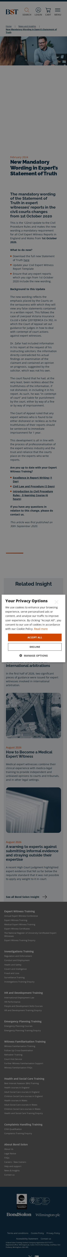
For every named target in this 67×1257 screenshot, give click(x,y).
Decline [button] (35, 646)
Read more (41, 629)
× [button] (56, 602)
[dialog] (33, 628)
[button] (33, 655)
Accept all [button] (35, 637)
